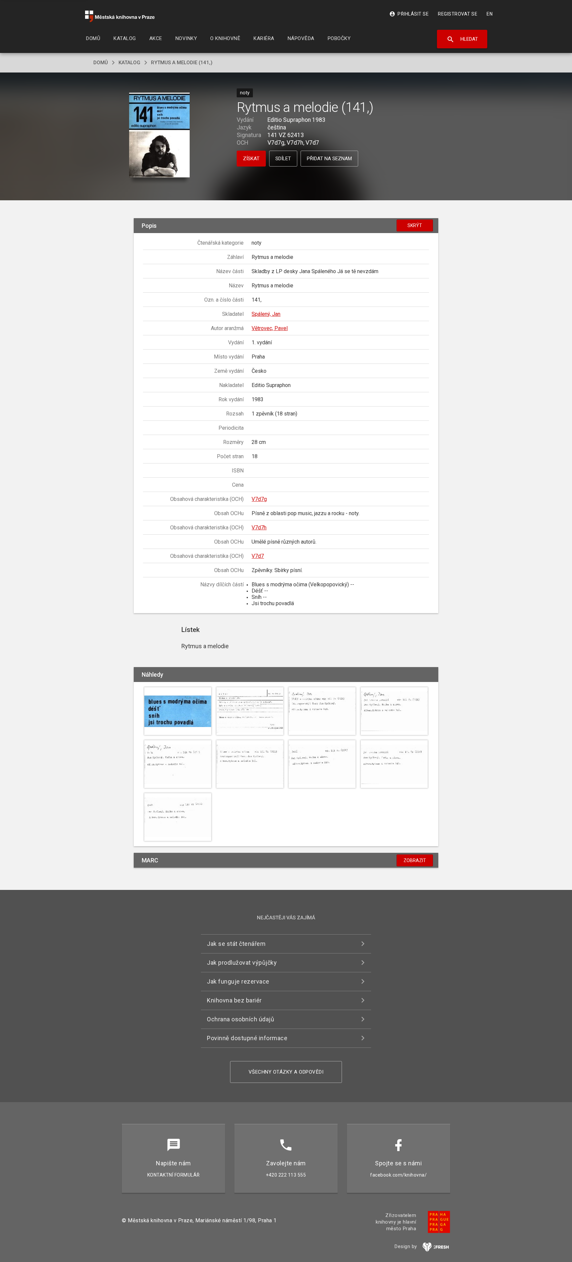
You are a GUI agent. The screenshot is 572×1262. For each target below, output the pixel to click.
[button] (159, 135)
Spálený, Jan (266, 314)
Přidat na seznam (329, 159)
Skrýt (414, 225)
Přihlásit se (409, 14)
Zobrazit (415, 860)
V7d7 (258, 556)
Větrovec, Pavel (270, 328)
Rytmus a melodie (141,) (182, 63)
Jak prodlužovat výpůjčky (242, 962)
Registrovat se (457, 14)
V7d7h (259, 527)
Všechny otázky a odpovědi (286, 1072)
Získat (251, 159)
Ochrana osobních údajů (240, 1019)
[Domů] (119, 16)
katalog (129, 63)
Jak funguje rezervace (238, 981)
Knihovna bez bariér (234, 1000)
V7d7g (259, 499)
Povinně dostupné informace (247, 1038)
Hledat (462, 39)
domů (100, 63)
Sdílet (283, 159)
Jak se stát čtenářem (236, 943)
